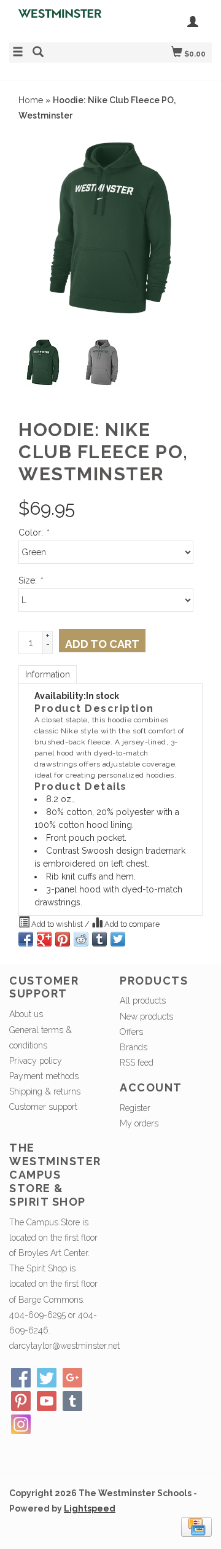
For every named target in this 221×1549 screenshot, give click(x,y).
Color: (33, 532)
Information (47, 674)
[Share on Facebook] (25, 939)
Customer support (43, 1107)
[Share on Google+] (44, 939)
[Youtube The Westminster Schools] (46, 1401)
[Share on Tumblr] (99, 939)
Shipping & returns (44, 1091)
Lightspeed (89, 1508)
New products (146, 1016)
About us (26, 1014)
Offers (131, 1032)
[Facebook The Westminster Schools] (21, 1377)
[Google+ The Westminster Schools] (72, 1377)
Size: (30, 580)
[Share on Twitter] (117, 939)
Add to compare (131, 924)
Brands (133, 1047)
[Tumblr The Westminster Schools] (72, 1401)
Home (30, 100)
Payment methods (44, 1076)
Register (135, 1108)
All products (143, 1000)
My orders (139, 1123)
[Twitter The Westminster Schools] (46, 1377)
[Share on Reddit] (81, 939)
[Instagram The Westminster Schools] (21, 1424)
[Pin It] (62, 939)
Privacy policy (35, 1061)
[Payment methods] (196, 1526)
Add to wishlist (57, 924)
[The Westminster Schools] (59, 19)
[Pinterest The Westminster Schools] (21, 1401)
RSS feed (136, 1062)
